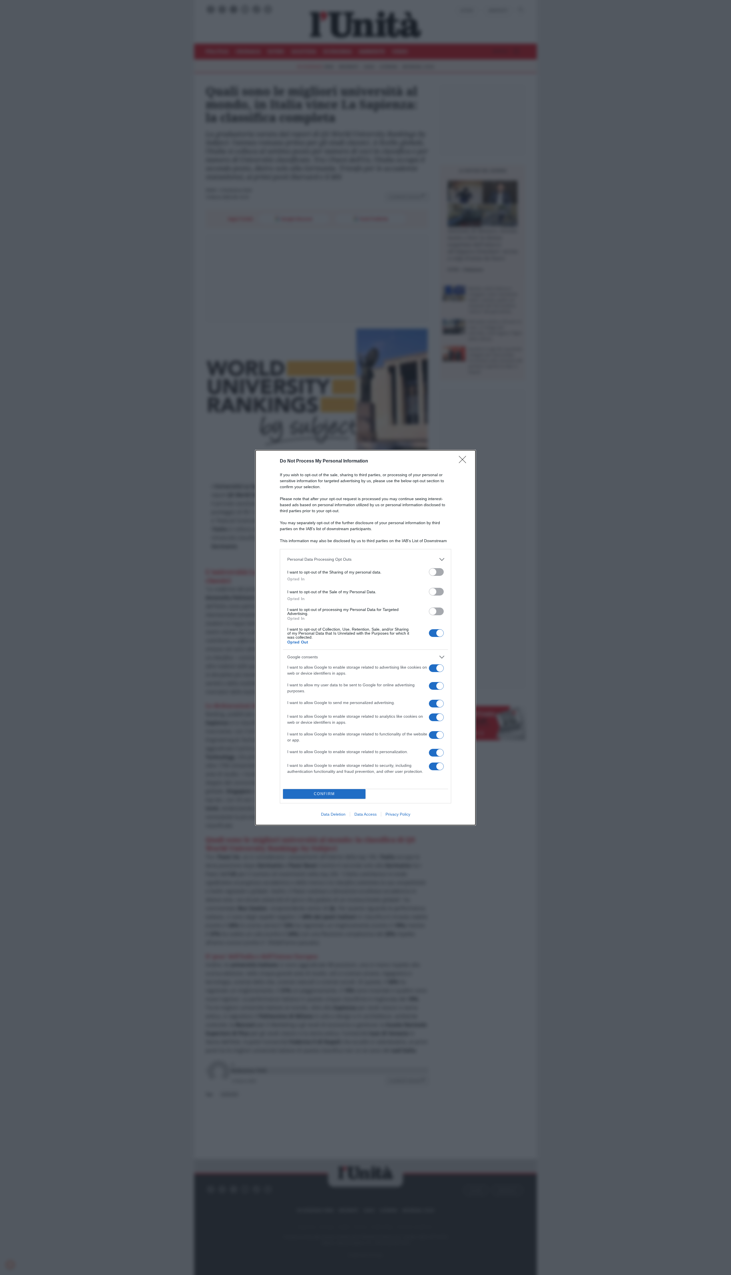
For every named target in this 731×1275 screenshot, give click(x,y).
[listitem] (365, 559)
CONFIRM (324, 794)
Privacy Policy (397, 814)
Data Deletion (333, 814)
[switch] (436, 572)
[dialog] (365, 637)
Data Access (365, 814)
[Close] (464, 461)
